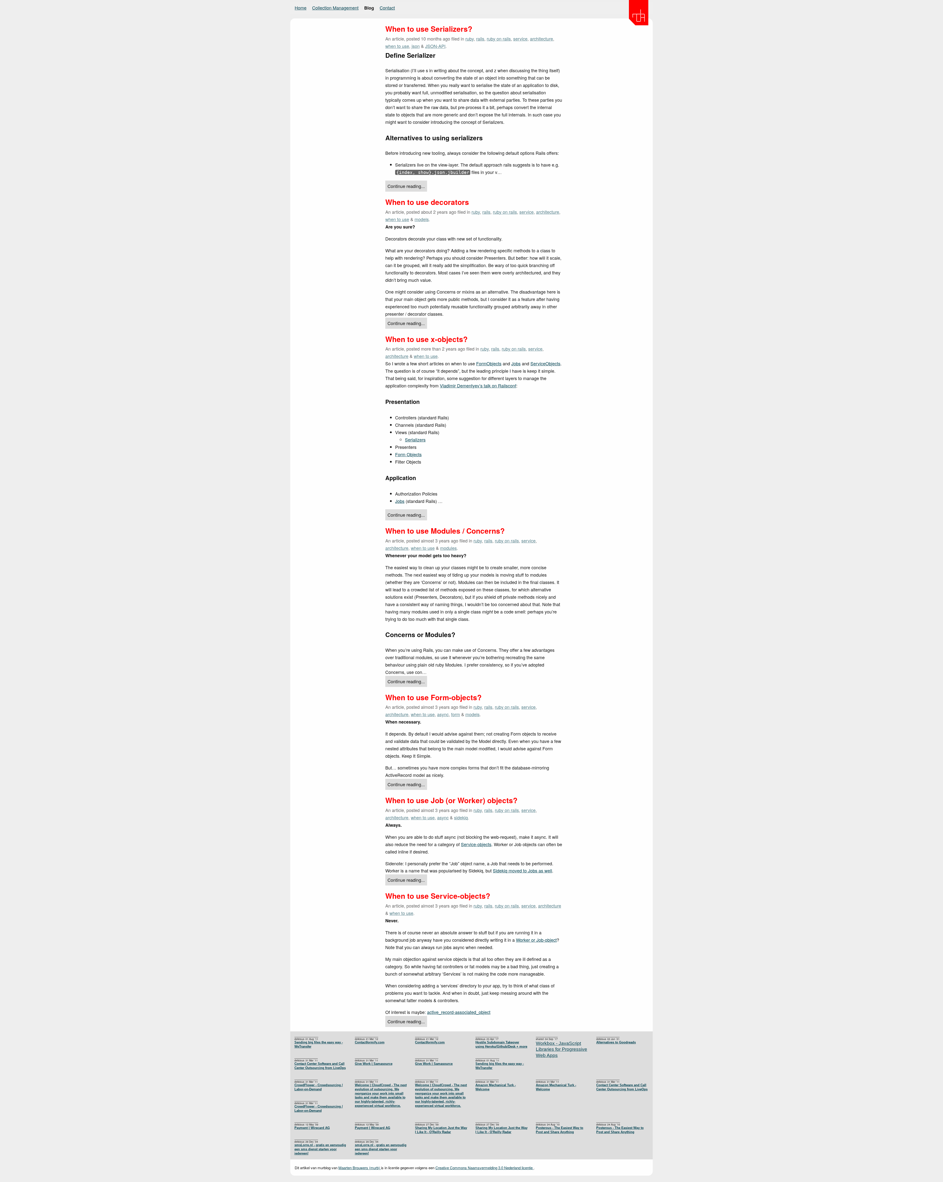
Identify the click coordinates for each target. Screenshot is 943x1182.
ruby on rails (499, 38)
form (455, 714)
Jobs (516, 363)
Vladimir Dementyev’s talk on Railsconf (478, 385)
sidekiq (461, 817)
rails (480, 38)
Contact (387, 7)
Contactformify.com (430, 1042)
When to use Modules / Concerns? (445, 531)
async (443, 714)
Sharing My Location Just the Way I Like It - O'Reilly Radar (501, 1130)
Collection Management (335, 7)
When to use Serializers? (428, 29)
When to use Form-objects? (433, 697)
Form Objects (408, 454)
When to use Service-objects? (437, 896)
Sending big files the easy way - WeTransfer (318, 1044)
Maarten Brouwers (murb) (359, 1167)
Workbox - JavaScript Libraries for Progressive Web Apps (561, 1049)
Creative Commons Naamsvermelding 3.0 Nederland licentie (484, 1167)
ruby (469, 38)
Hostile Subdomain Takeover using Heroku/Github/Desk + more (501, 1044)
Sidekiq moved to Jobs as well (522, 870)
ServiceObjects (545, 363)
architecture (541, 38)
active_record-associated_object (458, 1012)
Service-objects (476, 844)
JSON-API (435, 46)
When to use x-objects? (426, 339)
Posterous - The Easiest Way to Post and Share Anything (620, 1130)
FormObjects (488, 363)
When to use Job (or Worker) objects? (451, 800)
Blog (369, 8)
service (520, 38)
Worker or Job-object (536, 940)
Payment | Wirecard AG (372, 1128)
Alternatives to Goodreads (616, 1042)
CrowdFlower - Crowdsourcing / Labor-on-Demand (318, 1087)
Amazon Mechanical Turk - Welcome (556, 1087)
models (422, 219)
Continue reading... (406, 186)
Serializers (415, 439)
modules (448, 548)
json (416, 46)
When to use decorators (427, 202)
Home (300, 7)
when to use (397, 46)
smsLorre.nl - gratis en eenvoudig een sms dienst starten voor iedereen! (380, 1149)
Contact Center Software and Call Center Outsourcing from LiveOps (320, 1066)
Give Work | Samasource (434, 1064)
